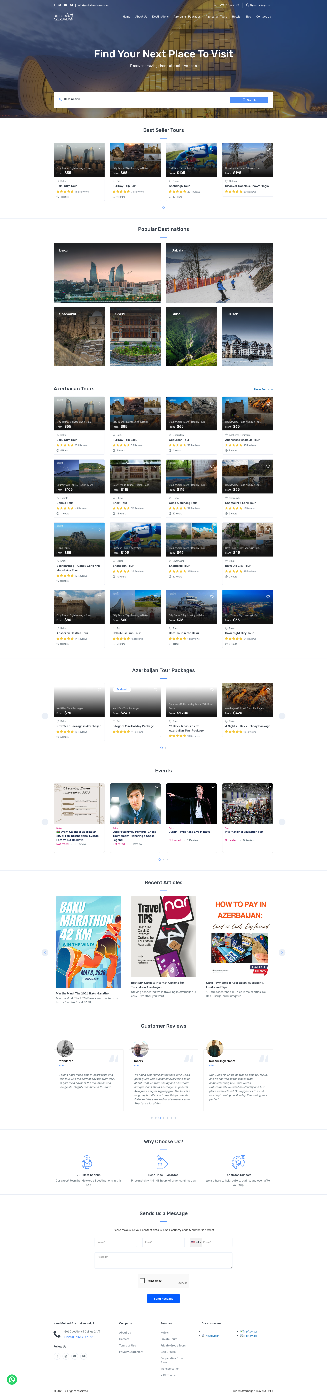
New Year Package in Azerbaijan (80, 696)
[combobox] (196, 1242)
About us (125, 1332)
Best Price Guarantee (163, 1175)
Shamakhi (67, 314)
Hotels (236, 16)
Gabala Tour (65, 503)
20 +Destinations (88, 1175)
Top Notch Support (238, 1175)
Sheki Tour (120, 503)
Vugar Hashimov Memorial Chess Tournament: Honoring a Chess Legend (134, 836)
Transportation (170, 1368)
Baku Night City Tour (239, 633)
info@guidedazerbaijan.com (93, 5)
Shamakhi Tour (179, 565)
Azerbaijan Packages (187, 16)
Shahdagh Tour (179, 186)
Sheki (120, 314)
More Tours (261, 389)
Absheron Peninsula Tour (242, 440)
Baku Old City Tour (238, 565)
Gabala (177, 250)
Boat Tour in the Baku (184, 633)
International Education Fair (244, 831)
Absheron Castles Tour (72, 633)
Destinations (160, 16)
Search (251, 100)
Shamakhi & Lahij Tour (240, 503)
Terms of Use (127, 1345)
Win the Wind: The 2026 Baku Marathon (83, 993)
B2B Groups (168, 1351)
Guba (176, 314)
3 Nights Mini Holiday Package (134, 696)
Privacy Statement (131, 1351)
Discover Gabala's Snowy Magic (247, 186)
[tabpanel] (79, 172)
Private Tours (168, 1339)
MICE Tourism (168, 1375)
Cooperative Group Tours (172, 1360)
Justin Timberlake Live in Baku (189, 831)
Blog (248, 16)
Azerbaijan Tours (216, 16)
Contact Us (263, 16)
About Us (141, 16)
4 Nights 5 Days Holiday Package (248, 696)
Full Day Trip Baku (125, 186)
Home (126, 16)
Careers (124, 1339)
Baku (63, 250)
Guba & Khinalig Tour (183, 503)
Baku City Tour (67, 186)
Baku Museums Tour (127, 633)
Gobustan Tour (179, 440)
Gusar (233, 314)
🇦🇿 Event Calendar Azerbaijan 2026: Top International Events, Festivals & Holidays (77, 836)
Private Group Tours (173, 1345)
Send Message (163, 1298)
